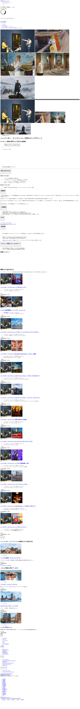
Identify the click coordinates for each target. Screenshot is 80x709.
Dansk (4, 682)
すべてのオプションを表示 (5, 565)
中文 (3, 695)
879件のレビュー (6, 135)
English (4, 679)
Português (5, 691)
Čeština (4, 681)
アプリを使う (3, 22)
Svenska (4, 694)
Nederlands (5, 689)
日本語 (4, 690)
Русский (4, 693)
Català (4, 680)
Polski (4, 692)
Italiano (4, 688)
